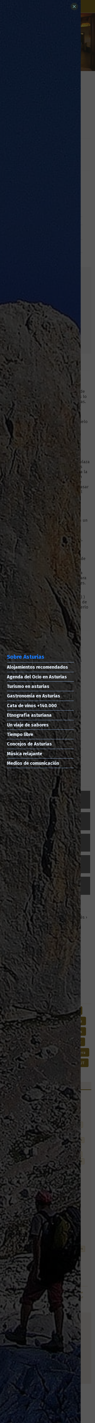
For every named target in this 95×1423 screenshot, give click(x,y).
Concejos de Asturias (29, 744)
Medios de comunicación (33, 763)
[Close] (74, 6)
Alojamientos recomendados (37, 667)
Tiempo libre (20, 734)
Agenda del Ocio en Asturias (37, 677)
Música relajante (24, 753)
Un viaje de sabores (28, 725)
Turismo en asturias (28, 686)
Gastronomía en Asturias (33, 696)
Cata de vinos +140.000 (32, 705)
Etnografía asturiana (29, 715)
